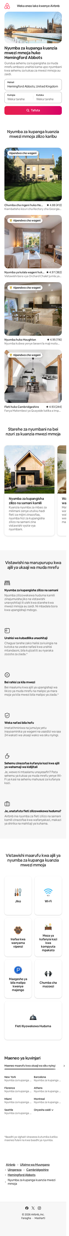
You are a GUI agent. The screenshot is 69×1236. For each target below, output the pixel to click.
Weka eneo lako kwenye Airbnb (38, 6)
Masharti (40, 1218)
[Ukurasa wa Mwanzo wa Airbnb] (7, 6)
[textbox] (18, 99)
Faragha (26, 1218)
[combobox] (33, 86)
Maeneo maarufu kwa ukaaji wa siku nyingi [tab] (30, 1065)
